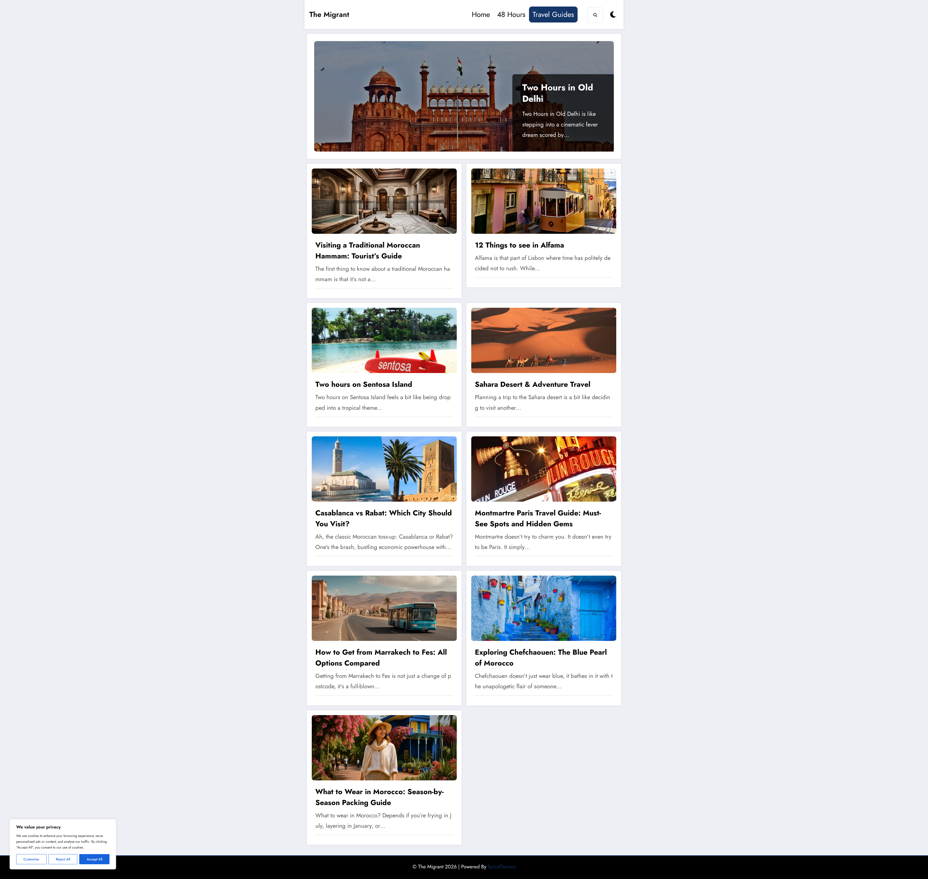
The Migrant (329, 14)
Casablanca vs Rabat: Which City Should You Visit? (383, 518)
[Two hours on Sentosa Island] (384, 340)
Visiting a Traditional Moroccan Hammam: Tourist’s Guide (367, 250)
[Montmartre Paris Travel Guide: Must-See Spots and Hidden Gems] (543, 468)
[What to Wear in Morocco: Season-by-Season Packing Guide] (384, 747)
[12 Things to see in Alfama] (543, 200)
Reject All (63, 859)
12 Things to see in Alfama (519, 245)
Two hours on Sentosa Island (363, 384)
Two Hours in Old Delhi (557, 93)
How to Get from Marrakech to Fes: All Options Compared (381, 657)
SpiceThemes (501, 866)
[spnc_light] (613, 14)
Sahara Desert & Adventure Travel (532, 384)
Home (481, 14)
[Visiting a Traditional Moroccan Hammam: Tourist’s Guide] (384, 200)
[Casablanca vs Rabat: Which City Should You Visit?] (384, 468)
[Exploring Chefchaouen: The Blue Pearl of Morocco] (543, 607)
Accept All (94, 859)
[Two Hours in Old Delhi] (464, 96)
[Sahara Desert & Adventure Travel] (543, 340)
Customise (31, 859)
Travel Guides (553, 14)
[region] (63, 844)
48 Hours (511, 14)
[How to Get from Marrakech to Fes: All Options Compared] (384, 607)
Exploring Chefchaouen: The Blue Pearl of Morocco (541, 657)
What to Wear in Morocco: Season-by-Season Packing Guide (379, 797)
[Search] (595, 15)
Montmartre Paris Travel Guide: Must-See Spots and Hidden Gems (538, 518)
